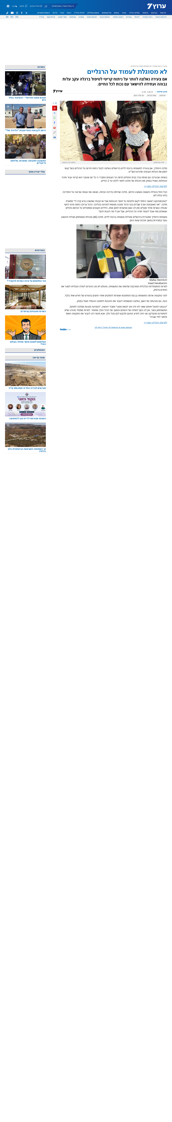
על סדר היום (139, 95)
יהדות (55, 13)
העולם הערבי (104, 17)
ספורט (81, 17)
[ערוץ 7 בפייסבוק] (21, 13)
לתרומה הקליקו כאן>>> (155, 186)
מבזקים (154, 13)
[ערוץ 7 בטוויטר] (26, 13)
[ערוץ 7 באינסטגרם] (17, 13)
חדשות (163, 13)
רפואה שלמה (118, 17)
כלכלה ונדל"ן (79, 13)
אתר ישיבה (62, 17)
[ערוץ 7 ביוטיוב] (12, 13)
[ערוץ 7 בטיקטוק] (7, 13)
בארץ (124, 13)
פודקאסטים (106, 13)
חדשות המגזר (160, 17)
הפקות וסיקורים (43, 13)
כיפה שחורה (147, 17)
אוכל (62, 13)
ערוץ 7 (165, 66)
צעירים (129, 17)
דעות (69, 13)
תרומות (162, 95)
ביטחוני (145, 13)
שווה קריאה (151, 95)
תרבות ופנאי (92, 17)
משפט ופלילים (93, 13)
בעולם (116, 13)
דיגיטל (137, 17)
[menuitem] (163, 13)
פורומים (73, 17)
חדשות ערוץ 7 (154, 8)
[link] (25, 99)
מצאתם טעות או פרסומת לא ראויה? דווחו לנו (113, 327)
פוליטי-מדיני (134, 13)
